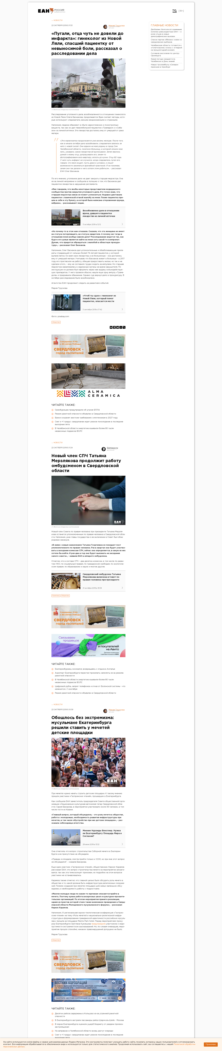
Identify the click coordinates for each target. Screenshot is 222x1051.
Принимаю (211, 1044)
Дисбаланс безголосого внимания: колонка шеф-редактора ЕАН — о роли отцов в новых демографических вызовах (166, 33)
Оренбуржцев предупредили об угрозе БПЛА (77, 410)
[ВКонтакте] (111, 327)
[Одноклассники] (114, 327)
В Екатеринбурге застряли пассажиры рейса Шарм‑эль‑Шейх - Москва (89, 1020)
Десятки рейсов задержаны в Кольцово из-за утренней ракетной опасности (86, 1015)
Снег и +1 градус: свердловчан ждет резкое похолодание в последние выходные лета (89, 423)
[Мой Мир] (120, 327)
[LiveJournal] (124, 327)
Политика (55, 595)
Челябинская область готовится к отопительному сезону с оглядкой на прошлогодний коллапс (166, 48)
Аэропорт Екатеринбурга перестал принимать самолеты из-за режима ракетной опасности (89, 674)
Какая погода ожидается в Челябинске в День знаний (163, 60)
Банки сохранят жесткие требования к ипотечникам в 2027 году (86, 418)
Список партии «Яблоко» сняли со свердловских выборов (166, 41)
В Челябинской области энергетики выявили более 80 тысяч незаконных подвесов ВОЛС (84, 430)
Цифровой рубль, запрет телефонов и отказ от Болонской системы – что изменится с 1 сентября (90, 688)
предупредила (98, 924)
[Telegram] (117, 327)
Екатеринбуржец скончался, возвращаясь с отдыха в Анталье (85, 669)
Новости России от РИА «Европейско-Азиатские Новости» (46, 11)
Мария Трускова (117, 26)
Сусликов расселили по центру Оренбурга (165, 54)
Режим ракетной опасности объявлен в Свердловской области (85, 414)
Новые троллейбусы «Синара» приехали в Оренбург (164, 66)
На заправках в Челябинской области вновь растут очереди (84, 1031)
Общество (56, 322)
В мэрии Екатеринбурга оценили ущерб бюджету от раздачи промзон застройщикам (89, 1025)
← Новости (56, 20)
